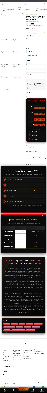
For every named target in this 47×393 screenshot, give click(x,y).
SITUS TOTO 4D (30, 330)
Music (4, 354)
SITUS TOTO (14, 323)
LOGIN (14, 391)
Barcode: (34, 21)
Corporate (15, 348)
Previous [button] (1, 1)
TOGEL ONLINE (31, 51)
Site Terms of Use (27, 358)
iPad (4, 348)
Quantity (28, 92)
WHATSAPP (33, 391)
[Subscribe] (20, 386)
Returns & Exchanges (28, 350)
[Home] (21, 8)
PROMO (5, 391)
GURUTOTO (16, 303)
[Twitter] (29, 165)
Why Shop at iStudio (38, 351)
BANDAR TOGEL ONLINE (33, 55)
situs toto (12, 280)
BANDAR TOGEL (38, 323)
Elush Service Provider (17, 353)
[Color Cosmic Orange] (27, 35)
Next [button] (45, 1)
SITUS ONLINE (36, 327)
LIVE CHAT (42, 391)
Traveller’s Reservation (18, 359)
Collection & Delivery (28, 348)
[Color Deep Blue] (30, 35)
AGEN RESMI (27, 327)
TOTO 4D (22, 323)
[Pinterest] (31, 165)
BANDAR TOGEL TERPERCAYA (18, 330)
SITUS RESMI (7, 330)
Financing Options (17, 355)
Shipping (33, 25)
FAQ (24, 354)
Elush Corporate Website (39, 353)
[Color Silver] (33, 35)
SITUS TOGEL (29, 323)
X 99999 (29, 71)
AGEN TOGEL (19, 327)
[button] (36, 151)
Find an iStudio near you (38, 349)
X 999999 (30, 74)
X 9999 (29, 67)
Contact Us (26, 352)
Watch (4, 352)
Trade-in (15, 357)
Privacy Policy (26, 356)
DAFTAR (23, 389)
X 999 (29, 63)
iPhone (4, 350)
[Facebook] (27, 165)
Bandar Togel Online (27, 266)
